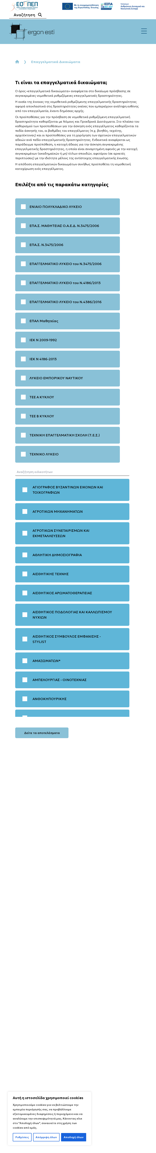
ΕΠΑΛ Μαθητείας (43, 321)
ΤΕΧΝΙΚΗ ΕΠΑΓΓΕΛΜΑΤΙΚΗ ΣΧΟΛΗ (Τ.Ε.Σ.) (64, 435)
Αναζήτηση (24, 14)
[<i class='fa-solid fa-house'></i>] (17, 62)
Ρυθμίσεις (22, 1137)
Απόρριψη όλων (46, 1137)
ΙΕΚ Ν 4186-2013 (43, 359)
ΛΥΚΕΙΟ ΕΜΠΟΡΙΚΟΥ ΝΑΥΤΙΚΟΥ (56, 378)
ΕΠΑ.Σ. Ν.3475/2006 (46, 245)
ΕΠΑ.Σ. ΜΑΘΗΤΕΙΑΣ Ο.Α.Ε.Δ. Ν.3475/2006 (64, 226)
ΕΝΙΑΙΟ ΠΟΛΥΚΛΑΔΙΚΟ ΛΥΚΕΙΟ (55, 206)
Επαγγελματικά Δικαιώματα (55, 62)
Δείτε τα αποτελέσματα (42, 733)
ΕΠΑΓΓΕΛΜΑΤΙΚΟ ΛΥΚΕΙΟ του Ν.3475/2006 (65, 264)
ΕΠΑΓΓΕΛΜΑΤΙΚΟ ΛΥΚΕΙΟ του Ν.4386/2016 (65, 302)
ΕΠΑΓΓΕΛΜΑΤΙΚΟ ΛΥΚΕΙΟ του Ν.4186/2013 (65, 283)
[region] (49, 1118)
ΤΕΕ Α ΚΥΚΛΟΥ (41, 397)
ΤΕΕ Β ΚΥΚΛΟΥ (41, 416)
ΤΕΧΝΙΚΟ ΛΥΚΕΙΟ (44, 454)
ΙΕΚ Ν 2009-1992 (43, 340)
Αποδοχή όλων (74, 1137)
